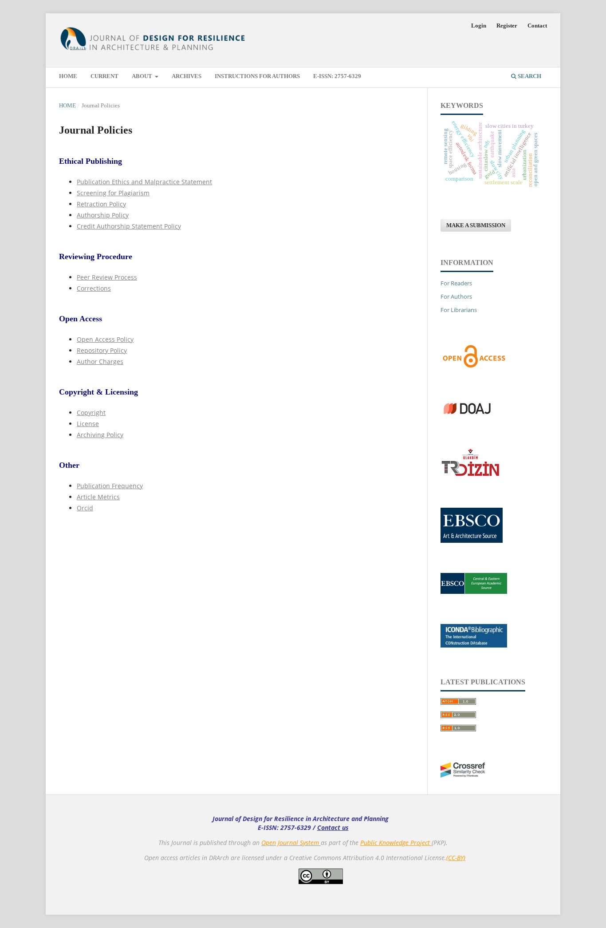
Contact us (333, 827)
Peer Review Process (107, 277)
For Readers (456, 283)
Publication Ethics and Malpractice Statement (144, 182)
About (142, 76)
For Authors (456, 296)
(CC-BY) (455, 857)
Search (528, 76)
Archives (186, 76)
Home (68, 76)
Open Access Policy (105, 339)
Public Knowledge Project (396, 842)
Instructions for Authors (257, 76)
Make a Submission (475, 225)
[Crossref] (463, 775)
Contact (537, 25)
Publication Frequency (110, 486)
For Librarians (459, 310)
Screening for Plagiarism (113, 193)
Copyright (91, 412)
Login (478, 25)
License (88, 423)
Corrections (94, 288)
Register (506, 25)
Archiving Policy (100, 434)
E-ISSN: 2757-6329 (337, 76)
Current (104, 76)
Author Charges (100, 361)
